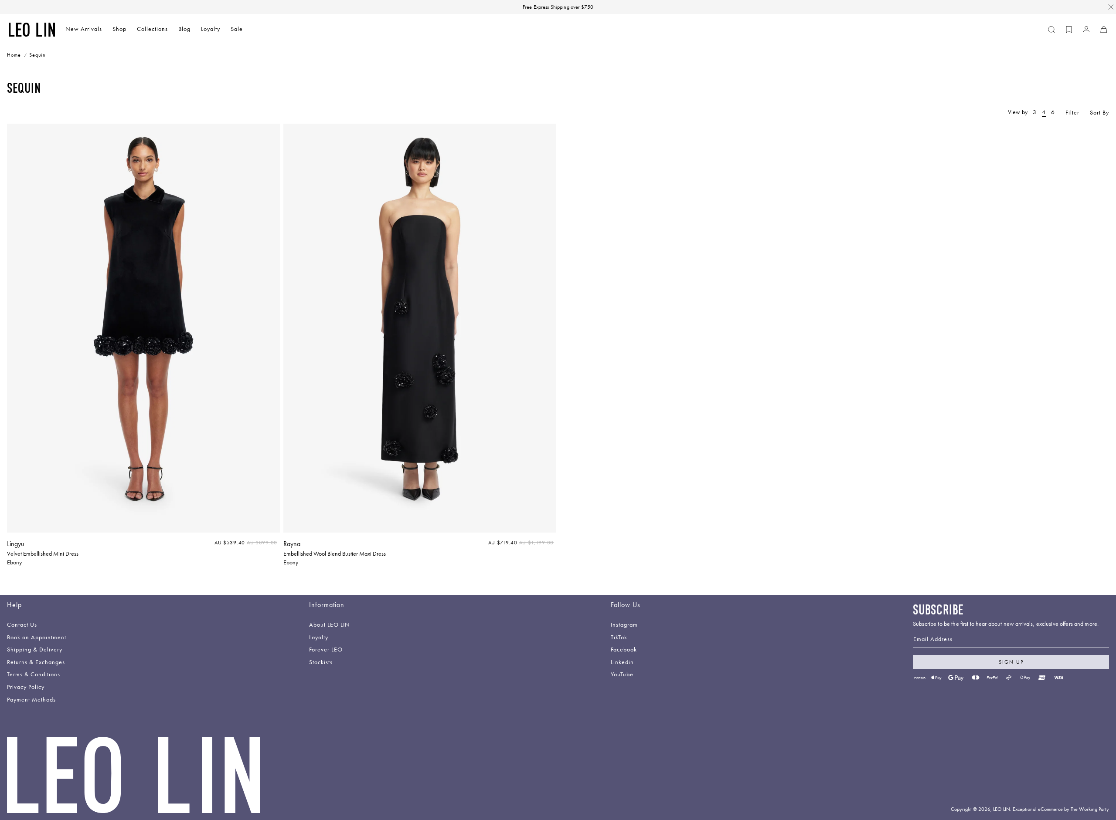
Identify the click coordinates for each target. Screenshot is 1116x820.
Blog (184, 29)
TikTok (619, 637)
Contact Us (22, 625)
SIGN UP (1011, 661)
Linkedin (622, 662)
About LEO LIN (329, 625)
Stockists (321, 662)
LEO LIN (1001, 809)
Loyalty (210, 29)
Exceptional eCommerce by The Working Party (1061, 809)
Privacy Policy (25, 687)
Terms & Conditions (33, 675)
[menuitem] (83, 30)
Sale (237, 29)
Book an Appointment (36, 637)
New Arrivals (83, 29)
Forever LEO (326, 650)
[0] (1068, 29)
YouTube (622, 675)
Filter (1072, 112)
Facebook (624, 650)
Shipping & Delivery (34, 650)
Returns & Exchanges (36, 662)
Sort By (1099, 112)
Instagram (624, 625)
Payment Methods (31, 700)
